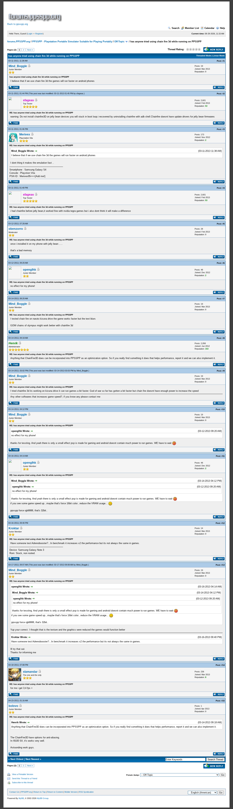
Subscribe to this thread (22, 782)
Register (39, 34)
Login (29, 34)
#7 (223, 299)
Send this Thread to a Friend (24, 778)
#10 (223, 409)
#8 (223, 338)
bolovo (13, 705)
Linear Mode (219, 56)
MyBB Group (42, 798)
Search (175, 28)
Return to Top (39, 792)
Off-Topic (119, 41)
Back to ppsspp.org (17, 24)
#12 (223, 523)
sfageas (79, 93)
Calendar (209, 28)
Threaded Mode (203, 56)
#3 (223, 129)
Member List (192, 28)
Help (222, 28)
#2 (223, 94)
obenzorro (16, 228)
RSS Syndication (86, 792)
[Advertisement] (129, 13)
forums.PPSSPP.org (18, 41)
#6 (223, 263)
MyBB (21, 798)
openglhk (29, 269)
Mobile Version (70, 792)
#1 (223, 61)
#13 (223, 565)
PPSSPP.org (26, 792)
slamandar (30, 671)
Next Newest (32, 759)
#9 (223, 371)
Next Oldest (16, 759)
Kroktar (14, 528)
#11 (223, 456)
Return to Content (55, 792)
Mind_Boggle (18, 66)
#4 (223, 188)
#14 (223, 665)
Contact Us (14, 792)
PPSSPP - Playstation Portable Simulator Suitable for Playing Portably (72, 41)
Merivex (24, 134)
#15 (223, 701)
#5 (223, 224)
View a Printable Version (22, 774)
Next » (30, 50)
